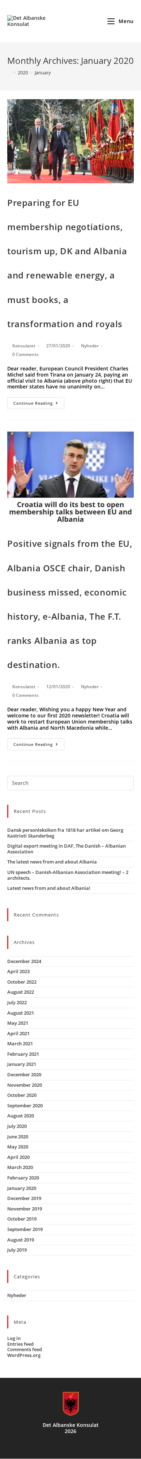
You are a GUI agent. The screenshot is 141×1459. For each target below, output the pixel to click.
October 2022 (22, 982)
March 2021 (20, 1043)
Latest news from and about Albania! (48, 888)
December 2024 (24, 961)
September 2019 (25, 1229)
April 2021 (18, 1033)
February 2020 (23, 1177)
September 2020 (25, 1105)
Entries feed (20, 1344)
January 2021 (21, 1064)
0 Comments (25, 354)
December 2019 (24, 1198)
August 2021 (20, 1013)
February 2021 (23, 1054)
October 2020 (22, 1095)
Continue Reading (33, 403)
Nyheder (90, 346)
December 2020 (24, 1074)
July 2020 (17, 1126)
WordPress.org (23, 1355)
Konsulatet (23, 346)
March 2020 (20, 1167)
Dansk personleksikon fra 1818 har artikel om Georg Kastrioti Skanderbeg (65, 833)
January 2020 (21, 1188)
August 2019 (20, 1239)
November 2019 (24, 1208)
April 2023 (18, 971)
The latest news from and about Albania (52, 861)
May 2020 (17, 1146)
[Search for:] (70, 782)
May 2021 (17, 1023)
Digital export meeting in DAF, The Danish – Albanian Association (66, 849)
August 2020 (20, 1115)
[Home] (9, 72)
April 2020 (18, 1157)
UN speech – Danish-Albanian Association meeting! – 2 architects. (67, 875)
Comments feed (24, 1349)
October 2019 (22, 1219)
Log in (14, 1338)
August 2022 (20, 992)
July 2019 (17, 1250)
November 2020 (24, 1085)
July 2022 (17, 1002)
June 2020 (17, 1136)
